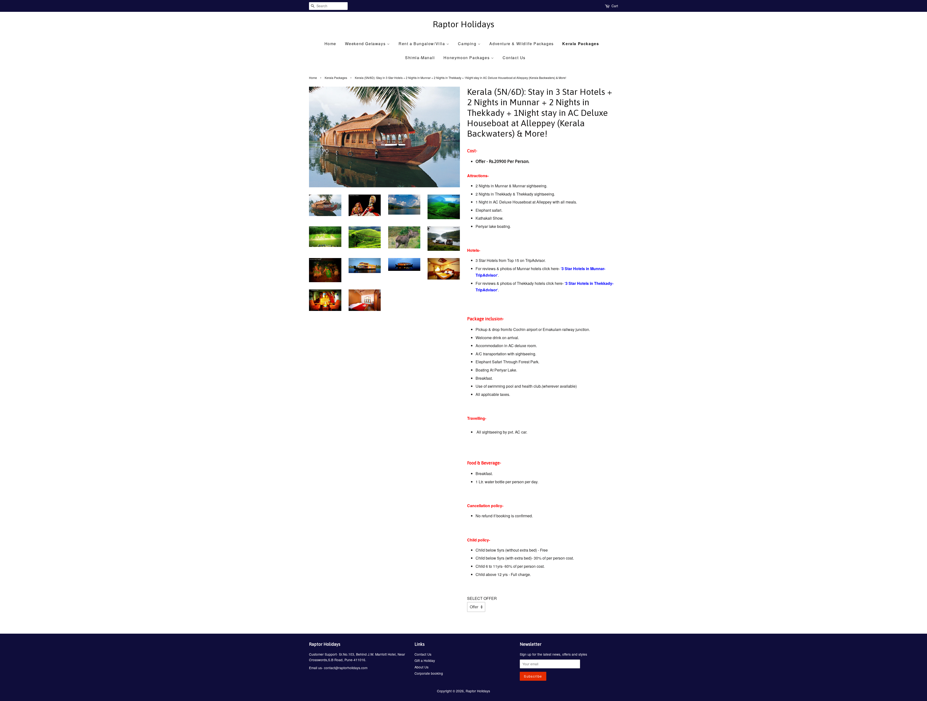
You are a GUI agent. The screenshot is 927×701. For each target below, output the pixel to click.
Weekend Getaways (366, 43)
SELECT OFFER (482, 598)
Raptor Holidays (463, 24)
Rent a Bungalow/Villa (422, 43)
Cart (614, 5)
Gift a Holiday (424, 660)
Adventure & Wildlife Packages (521, 43)
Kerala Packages (580, 43)
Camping (468, 43)
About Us (421, 667)
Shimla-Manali (420, 57)
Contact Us (514, 57)
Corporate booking (428, 673)
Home (330, 43)
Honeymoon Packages (467, 57)
